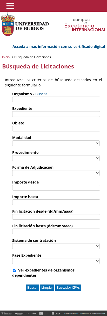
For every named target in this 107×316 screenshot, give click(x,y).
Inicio (6, 57)
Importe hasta (25, 196)
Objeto (18, 123)
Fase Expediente (26, 255)
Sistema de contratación (34, 240)
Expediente (22, 108)
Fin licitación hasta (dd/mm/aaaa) (42, 225)
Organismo (22, 93)
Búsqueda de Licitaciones (32, 57)
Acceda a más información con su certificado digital (58, 46)
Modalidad (21, 137)
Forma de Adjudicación (33, 167)
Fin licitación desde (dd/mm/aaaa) (42, 211)
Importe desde (25, 182)
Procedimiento (25, 152)
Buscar (41, 93)
